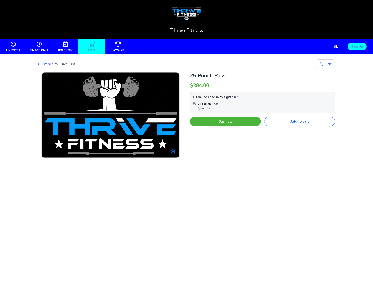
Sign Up (357, 46)
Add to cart (299, 121)
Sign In (339, 46)
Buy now (225, 121)
